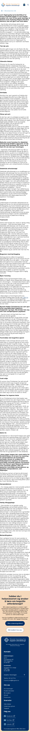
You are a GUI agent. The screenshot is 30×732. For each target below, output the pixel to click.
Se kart (6, 662)
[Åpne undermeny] (28, 4)
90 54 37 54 (12, 678)
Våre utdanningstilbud (15, 623)
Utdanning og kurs (9, 706)
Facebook (10, 716)
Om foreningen (8, 688)
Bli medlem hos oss (15, 630)
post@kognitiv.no (13, 680)
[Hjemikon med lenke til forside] (1, 11)
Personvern (7, 697)
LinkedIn (9, 724)
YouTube (9, 720)
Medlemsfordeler (9, 691)
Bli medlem (7, 693)
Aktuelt (6, 695)
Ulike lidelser (7, 704)
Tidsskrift (6, 708)
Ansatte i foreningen (10, 675)
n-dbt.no (25, 297)
